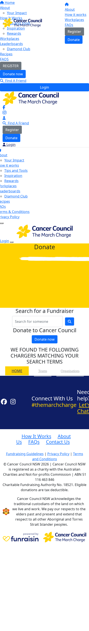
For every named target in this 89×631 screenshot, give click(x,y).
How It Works (36, 436)
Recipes (6, 54)
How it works (75, 14)
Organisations (70, 371)
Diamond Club (18, 49)
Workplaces (74, 19)
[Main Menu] (1, 223)
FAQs (69, 25)
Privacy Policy (58, 453)
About (70, 9)
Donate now (13, 74)
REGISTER (11, 65)
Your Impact (14, 160)
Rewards (11, 180)
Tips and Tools (16, 170)
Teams (42, 371)
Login (44, 87)
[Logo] (22, 22)
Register (74, 31)
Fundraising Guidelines (25, 453)
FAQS (4, 59)
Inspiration (13, 175)
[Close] (11, 242)
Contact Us (58, 442)
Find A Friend (14, 80)
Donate (74, 39)
